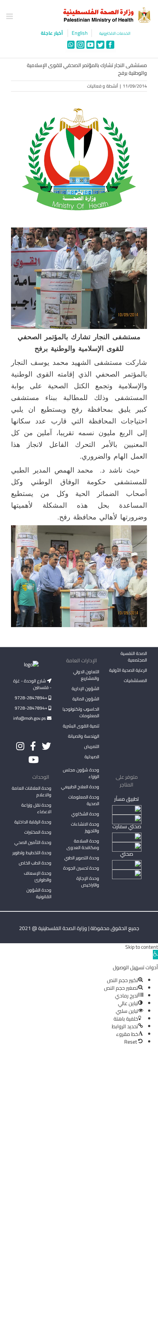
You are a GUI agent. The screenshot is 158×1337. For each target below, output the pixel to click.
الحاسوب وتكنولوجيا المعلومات (80, 712)
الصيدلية (92, 756)
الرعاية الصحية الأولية (128, 670)
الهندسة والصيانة (83, 736)
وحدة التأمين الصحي (32, 842)
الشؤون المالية (85, 699)
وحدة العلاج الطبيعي (80, 786)
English (80, 33)
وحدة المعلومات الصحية (83, 800)
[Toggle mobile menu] (10, 16)
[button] (155, 954)
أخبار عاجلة (52, 33)
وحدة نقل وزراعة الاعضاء (36, 808)
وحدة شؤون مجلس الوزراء (81, 774)
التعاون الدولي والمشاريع (86, 674)
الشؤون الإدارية (85, 688)
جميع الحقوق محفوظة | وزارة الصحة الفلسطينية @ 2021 (79, 928)
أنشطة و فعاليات (102, 86)
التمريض (91, 746)
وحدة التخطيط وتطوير (31, 852)
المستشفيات (135, 680)
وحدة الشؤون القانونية (38, 893)
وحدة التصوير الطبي (81, 857)
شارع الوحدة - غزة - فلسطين (32, 684)
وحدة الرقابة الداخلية (32, 822)
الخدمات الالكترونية (114, 33)
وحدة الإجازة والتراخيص (87, 881)
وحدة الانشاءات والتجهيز (85, 827)
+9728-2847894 (32, 697)
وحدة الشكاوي (85, 814)
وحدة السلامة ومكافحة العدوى (83, 844)
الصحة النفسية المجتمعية (134, 657)
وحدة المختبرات (37, 832)
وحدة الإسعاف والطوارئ (37, 876)
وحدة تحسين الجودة (81, 868)
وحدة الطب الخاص (35, 863)
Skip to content (141, 947)
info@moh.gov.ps (30, 718)
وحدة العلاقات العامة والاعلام (31, 791)
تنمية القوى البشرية (81, 726)
